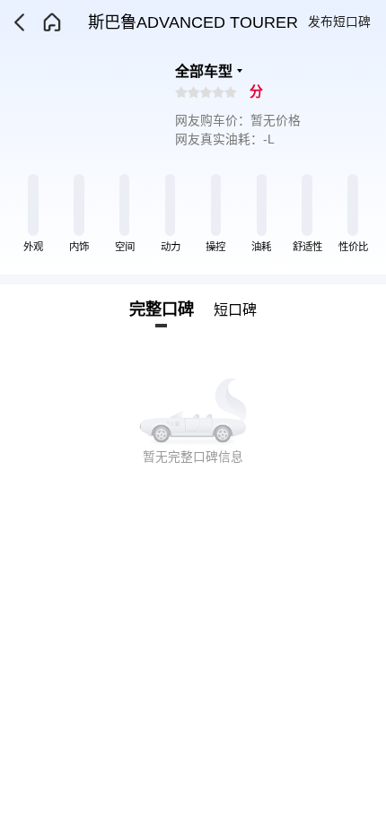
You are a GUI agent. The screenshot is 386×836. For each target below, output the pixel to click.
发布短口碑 (339, 22)
